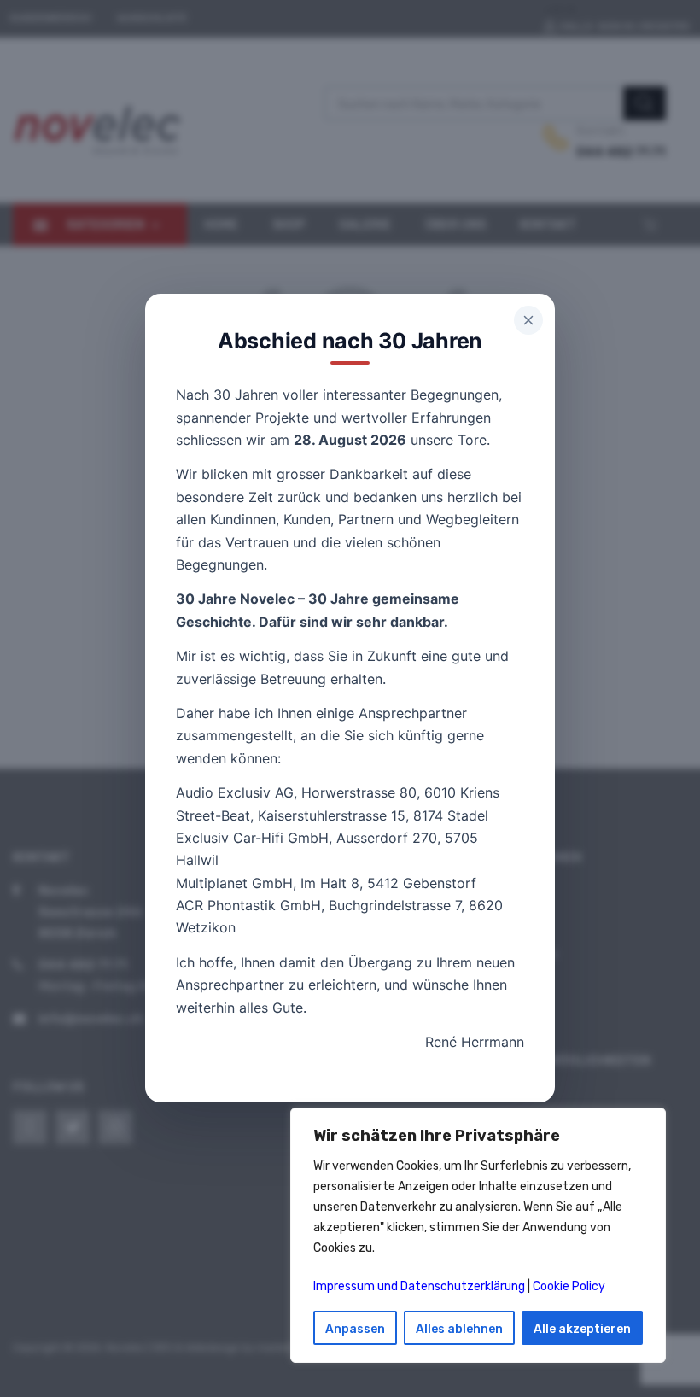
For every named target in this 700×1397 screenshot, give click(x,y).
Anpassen (355, 1329)
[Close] (528, 320)
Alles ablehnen (459, 1329)
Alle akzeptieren (582, 1329)
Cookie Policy (569, 1286)
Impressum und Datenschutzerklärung (419, 1286)
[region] (478, 1235)
